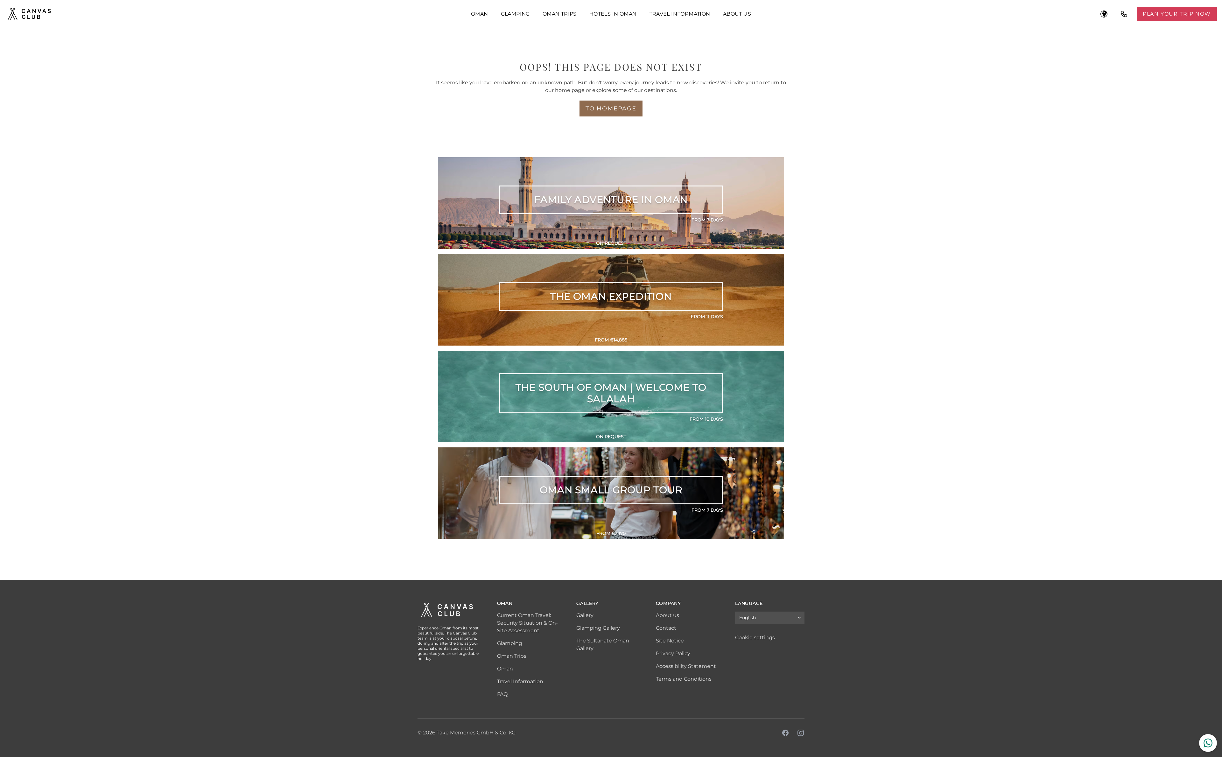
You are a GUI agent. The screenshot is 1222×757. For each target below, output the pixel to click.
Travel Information (680, 14)
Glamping (515, 14)
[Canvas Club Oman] (233, 14)
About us (737, 14)
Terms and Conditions (684, 679)
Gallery (584, 615)
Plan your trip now (1177, 14)
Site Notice (670, 641)
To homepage (611, 108)
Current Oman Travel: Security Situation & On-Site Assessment (527, 623)
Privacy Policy (673, 653)
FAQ (502, 694)
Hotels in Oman (613, 14)
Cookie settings (755, 637)
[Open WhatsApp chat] (1208, 743)
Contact (666, 628)
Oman (479, 14)
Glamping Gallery (598, 628)
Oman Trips (560, 14)
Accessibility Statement (686, 666)
